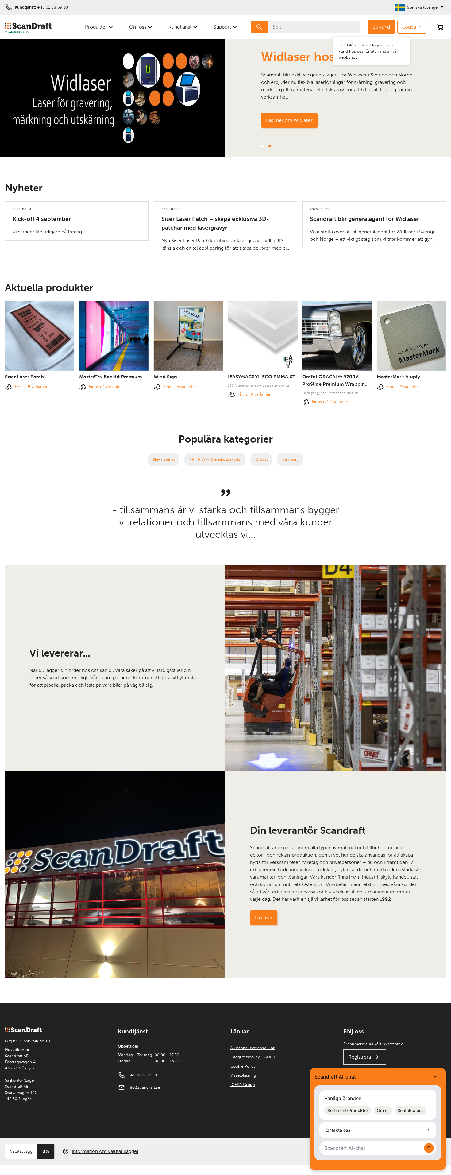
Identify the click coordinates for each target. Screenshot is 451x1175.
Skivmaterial (164, 459)
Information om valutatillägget (105, 1151)
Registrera (360, 1057)
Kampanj (290, 459)
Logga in (412, 27)
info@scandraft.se (144, 1087)
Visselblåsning (243, 1075)
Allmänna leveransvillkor (252, 1047)
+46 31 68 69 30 (52, 7)
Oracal (261, 459)
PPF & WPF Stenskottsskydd (215, 459)
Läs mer (263, 917)
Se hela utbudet (283, 120)
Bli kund (381, 27)
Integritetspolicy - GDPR (252, 1057)
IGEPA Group (242, 1084)
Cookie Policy (242, 1066)
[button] (262, 146)
